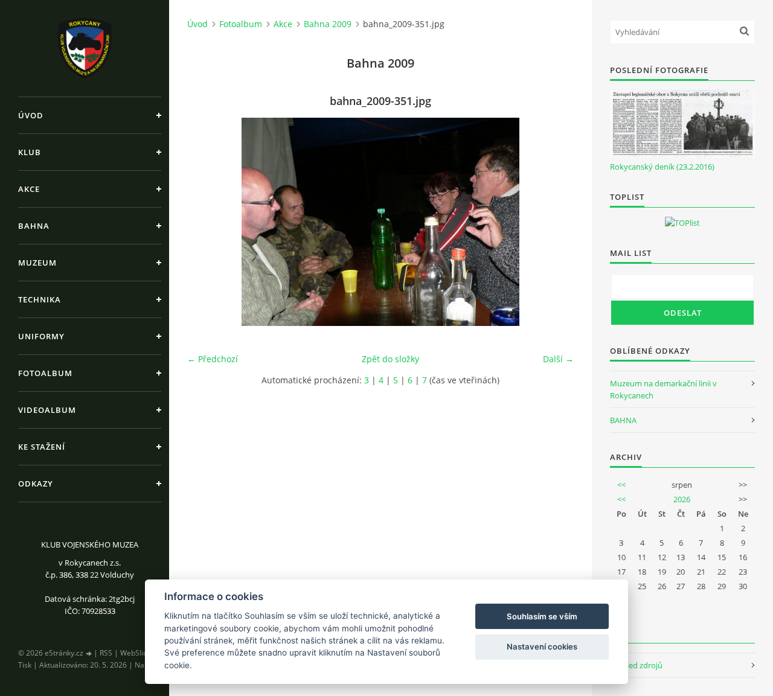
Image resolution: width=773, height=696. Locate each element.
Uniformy (41, 336)
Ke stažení (41, 446)
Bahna (34, 225)
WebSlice (135, 653)
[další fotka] (554, 222)
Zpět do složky (390, 359)
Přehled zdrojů (636, 665)
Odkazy (35, 483)
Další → (558, 359)
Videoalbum (47, 409)
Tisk (24, 665)
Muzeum (37, 262)
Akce (29, 189)
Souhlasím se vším (542, 616)
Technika (39, 299)
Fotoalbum (45, 373)
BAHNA (623, 420)
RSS (106, 653)
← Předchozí (212, 359)
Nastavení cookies (542, 646)
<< (621, 484)
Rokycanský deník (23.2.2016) (662, 166)
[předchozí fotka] (206, 222)
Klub (29, 152)
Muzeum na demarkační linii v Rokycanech (663, 389)
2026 (681, 499)
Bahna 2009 (327, 24)
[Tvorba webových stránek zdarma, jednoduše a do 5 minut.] (89, 653)
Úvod (30, 115)
